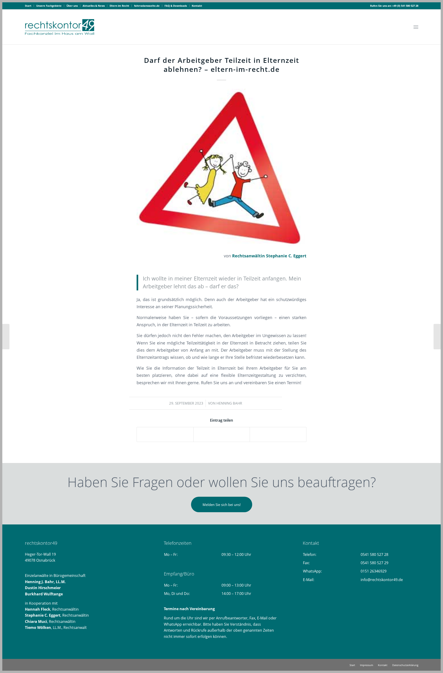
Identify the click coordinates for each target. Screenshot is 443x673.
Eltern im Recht (119, 5)
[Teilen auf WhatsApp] (278, 434)
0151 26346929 (373, 571)
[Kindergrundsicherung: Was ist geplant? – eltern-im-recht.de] (5, 336)
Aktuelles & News (94, 5)
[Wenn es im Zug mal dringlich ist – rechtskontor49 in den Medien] (437, 336)
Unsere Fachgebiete (49, 5)
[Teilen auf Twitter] (222, 434)
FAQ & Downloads (176, 5)
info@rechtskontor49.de (382, 579)
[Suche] (405, 27)
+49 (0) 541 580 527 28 (405, 5)
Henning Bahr (229, 403)
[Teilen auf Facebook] (165, 434)
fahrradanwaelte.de (147, 5)
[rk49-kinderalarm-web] (221, 167)
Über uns (72, 5)
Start (28, 5)
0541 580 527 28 (374, 554)
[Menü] (415, 27)
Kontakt (197, 5)
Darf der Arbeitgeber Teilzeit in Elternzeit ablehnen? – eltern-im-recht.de (221, 64)
